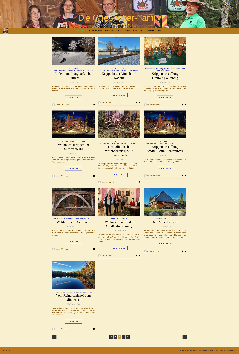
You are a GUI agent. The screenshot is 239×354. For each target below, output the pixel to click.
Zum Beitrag (73, 97)
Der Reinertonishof (165, 222)
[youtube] (231, 2)
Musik (124, 218)
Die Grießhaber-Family (119, 17)
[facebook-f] (228, 2)
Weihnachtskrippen (123, 70)
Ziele (90, 70)
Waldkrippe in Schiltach (73, 222)
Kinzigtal (58, 218)
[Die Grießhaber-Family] (5, 31)
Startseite (81, 31)
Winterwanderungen (77, 70)
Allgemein (149, 68)
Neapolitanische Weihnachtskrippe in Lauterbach (119, 151)
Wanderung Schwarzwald (66, 292)
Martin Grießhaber (62, 105)
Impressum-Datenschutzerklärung (190, 350)
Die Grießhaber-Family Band (101, 31)
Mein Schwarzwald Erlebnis (130, 31)
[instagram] (234, 2)
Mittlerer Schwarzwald (75, 218)
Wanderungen (86, 292)
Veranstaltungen (154, 31)
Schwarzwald (162, 218)
